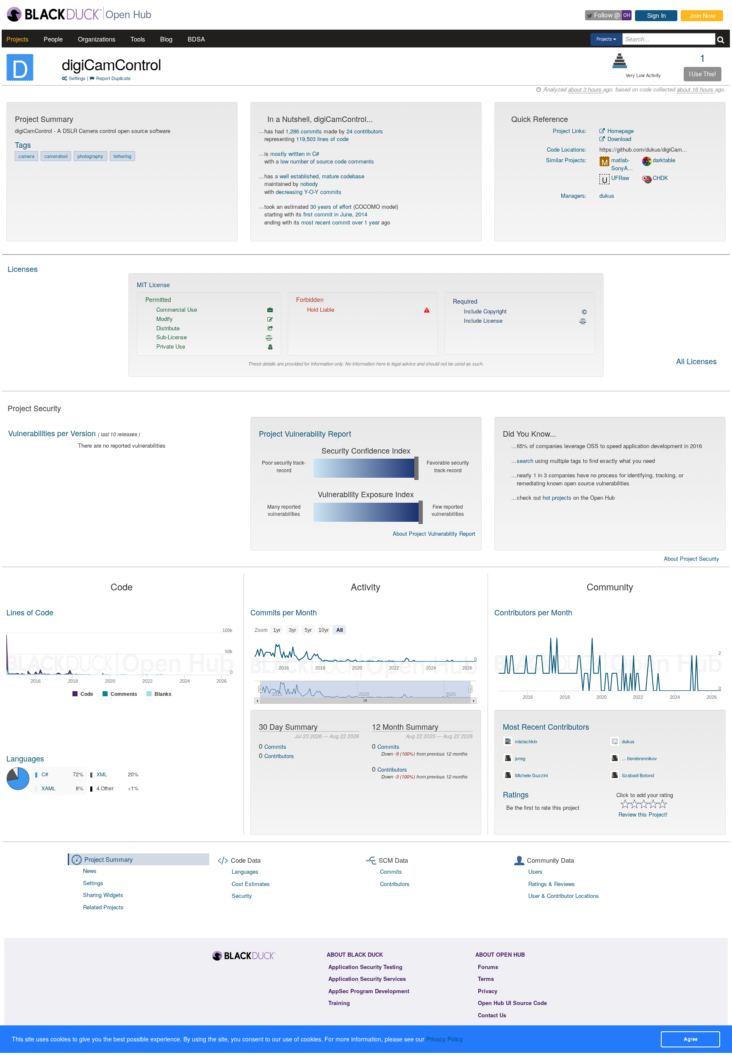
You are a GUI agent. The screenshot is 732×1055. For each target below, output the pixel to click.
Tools (137, 38)
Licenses (23, 268)
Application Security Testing (365, 967)
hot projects (557, 497)
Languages (25, 758)
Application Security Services (367, 979)
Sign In (656, 15)
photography (90, 155)
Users (535, 871)
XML (102, 774)
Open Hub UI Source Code (512, 1003)
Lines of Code (29, 611)
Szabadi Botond (638, 775)
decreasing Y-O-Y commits (308, 192)
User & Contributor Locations (563, 896)
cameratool (55, 155)
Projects (17, 38)
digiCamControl (111, 64)
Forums (488, 967)
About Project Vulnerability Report (434, 533)
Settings (77, 78)
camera (26, 155)
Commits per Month (283, 611)
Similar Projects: (566, 160)
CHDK (660, 178)
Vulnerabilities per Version (52, 432)
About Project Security (691, 558)
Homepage (620, 131)
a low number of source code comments (325, 161)
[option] (366, 325)
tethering (122, 155)
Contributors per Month (533, 611)
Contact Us (492, 1015)
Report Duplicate (113, 78)
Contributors (279, 756)
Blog (166, 38)
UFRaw (620, 178)
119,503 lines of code (322, 139)
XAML (48, 788)
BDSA (196, 38)
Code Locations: (567, 149)
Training (339, 1003)
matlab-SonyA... (622, 164)
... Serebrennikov (639, 758)
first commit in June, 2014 (335, 214)
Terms (486, 979)
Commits (275, 746)
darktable (664, 160)
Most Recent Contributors (546, 726)
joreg (520, 758)
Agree (690, 1039)
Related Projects (103, 907)
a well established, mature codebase (319, 176)
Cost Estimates (251, 884)
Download (618, 139)
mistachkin (526, 741)
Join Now (702, 15)
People (53, 38)
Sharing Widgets (103, 895)
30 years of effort (331, 206)
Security (242, 896)
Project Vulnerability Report (305, 433)
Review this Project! (643, 814)
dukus (606, 195)
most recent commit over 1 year (340, 222)
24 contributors (365, 131)
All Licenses (696, 361)
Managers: (574, 195)
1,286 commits (304, 131)
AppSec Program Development (368, 991)
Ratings (516, 794)
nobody (309, 184)
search (525, 461)
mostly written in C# (294, 154)
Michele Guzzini (531, 775)
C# (45, 774)
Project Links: (570, 131)
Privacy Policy (444, 1039)
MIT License (153, 284)
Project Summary (108, 859)
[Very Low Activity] (620, 60)
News (90, 871)
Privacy (487, 991)
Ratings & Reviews (551, 884)
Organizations (96, 38)
